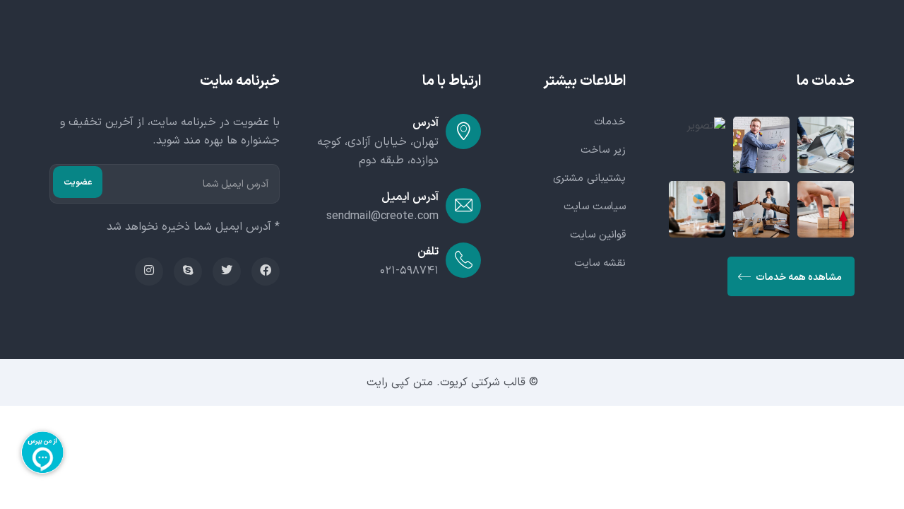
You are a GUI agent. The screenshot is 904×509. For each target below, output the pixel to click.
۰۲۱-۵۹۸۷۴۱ (409, 270)
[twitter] (227, 271)
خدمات (610, 122)
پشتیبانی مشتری (589, 178)
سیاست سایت (595, 207)
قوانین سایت (598, 235)
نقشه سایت (600, 263)
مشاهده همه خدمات (798, 277)
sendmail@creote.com (382, 216)
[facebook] (265, 271)
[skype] (188, 271)
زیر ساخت (603, 150)
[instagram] (149, 271)
